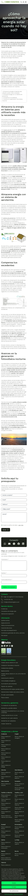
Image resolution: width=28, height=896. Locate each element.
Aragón (17, 734)
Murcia (17, 851)
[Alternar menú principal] (26, 2)
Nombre (4, 573)
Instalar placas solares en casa (9, 662)
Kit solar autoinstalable (7, 694)
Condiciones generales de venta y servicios (12, 633)
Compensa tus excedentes (9, 97)
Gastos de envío (5, 623)
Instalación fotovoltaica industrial (10, 665)
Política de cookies (8, 894)
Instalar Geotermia (6, 723)
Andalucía (4, 734)
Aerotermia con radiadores (8, 721)
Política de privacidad (18, 894)
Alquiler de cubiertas (6, 686)
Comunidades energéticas (8, 681)
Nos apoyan (4, 635)
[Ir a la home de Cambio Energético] (10, 2)
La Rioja (17, 840)
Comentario (5, 559)
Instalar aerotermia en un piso (9, 715)
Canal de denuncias (6, 628)
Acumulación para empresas (9, 683)
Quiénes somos (5, 620)
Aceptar (14, 883)
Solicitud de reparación (7, 613)
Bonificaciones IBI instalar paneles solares (12, 689)
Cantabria (17, 781)
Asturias (3, 770)
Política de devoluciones (7, 625)
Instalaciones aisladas (7, 668)
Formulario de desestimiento (9, 630)
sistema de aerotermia (9, 218)
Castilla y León (19, 792)
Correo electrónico (6, 579)
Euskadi (3, 824)
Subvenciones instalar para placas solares (12, 692)
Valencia (3, 862)
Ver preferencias (14, 891)
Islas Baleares (18, 770)
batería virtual (8, 319)
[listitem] (5, 544)
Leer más (20, 525)
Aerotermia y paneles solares (9, 708)
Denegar (14, 887)
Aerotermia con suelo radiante (9, 718)
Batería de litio (5, 671)
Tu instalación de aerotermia (9, 705)
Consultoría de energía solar (8, 611)
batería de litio (8, 130)
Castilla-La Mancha (6, 792)
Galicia (3, 840)
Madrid (3, 851)
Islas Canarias (5, 781)
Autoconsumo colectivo (7, 678)
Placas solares (5, 697)
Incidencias (4, 608)
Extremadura (18, 824)
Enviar (4, 529)
